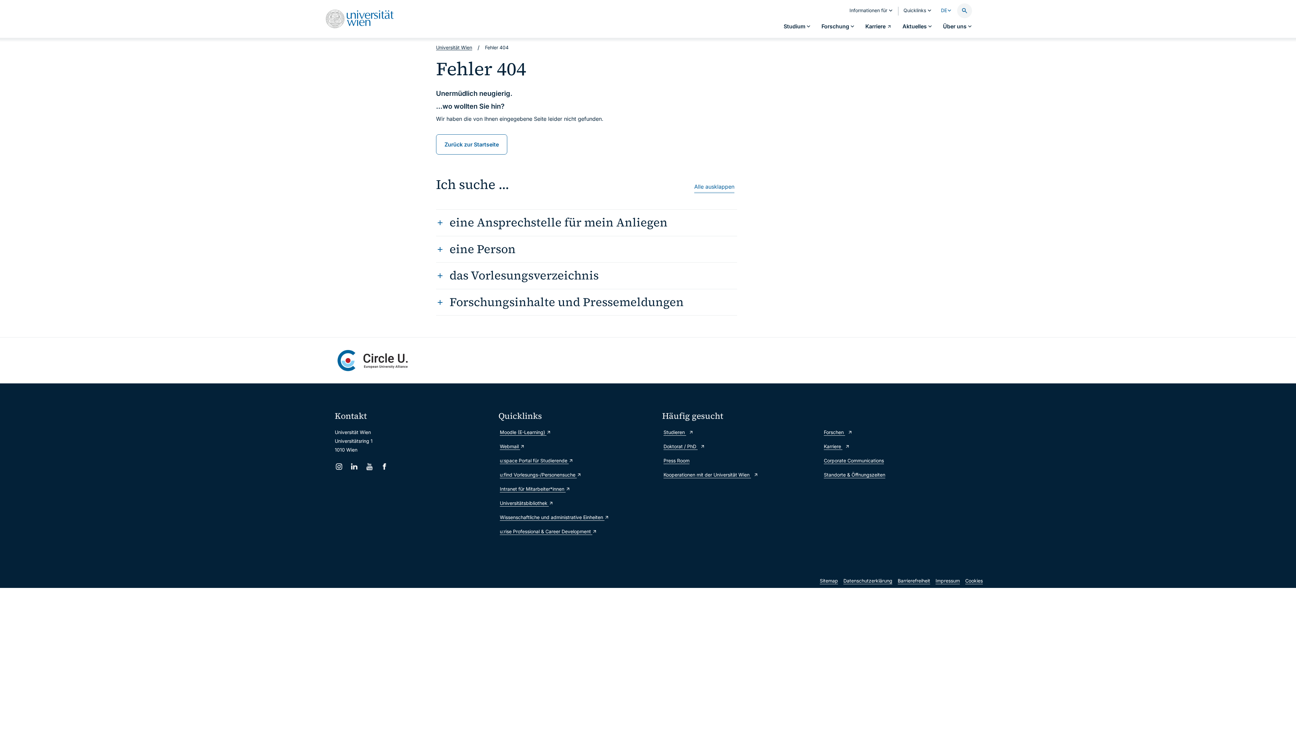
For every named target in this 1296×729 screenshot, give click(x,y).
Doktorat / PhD (681, 446)
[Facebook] (385, 466)
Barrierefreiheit (914, 581)
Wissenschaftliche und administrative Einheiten (552, 517)
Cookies (974, 581)
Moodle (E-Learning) (523, 432)
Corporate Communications (854, 460)
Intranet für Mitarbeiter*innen (533, 489)
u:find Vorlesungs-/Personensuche (538, 475)
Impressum (948, 581)
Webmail (510, 446)
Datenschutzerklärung (867, 581)
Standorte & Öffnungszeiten (854, 475)
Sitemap (829, 581)
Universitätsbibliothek (524, 503)
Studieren (675, 432)
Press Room (677, 460)
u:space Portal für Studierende (534, 460)
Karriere (833, 446)
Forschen (834, 432)
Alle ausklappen (714, 186)
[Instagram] (339, 466)
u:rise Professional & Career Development (546, 531)
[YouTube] (369, 466)
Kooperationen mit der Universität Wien (707, 475)
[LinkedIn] (354, 466)
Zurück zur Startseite (471, 144)
